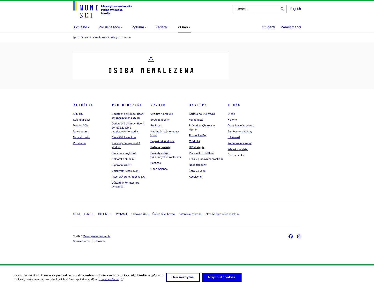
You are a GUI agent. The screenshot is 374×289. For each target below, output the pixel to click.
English (295, 9)
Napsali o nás (81, 137)
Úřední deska (236, 155)
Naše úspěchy (197, 164)
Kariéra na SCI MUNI (202, 113)
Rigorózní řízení (121, 164)
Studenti (268, 27)
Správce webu (82, 241)
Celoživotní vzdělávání (125, 170)
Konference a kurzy (239, 143)
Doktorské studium (123, 158)
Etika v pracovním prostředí (206, 158)
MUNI (76, 213)
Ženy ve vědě (197, 170)
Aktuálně (83, 105)
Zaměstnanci (291, 27)
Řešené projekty (160, 147)
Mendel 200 (80, 125)
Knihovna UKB (139, 213)
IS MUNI (89, 213)
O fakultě (194, 141)
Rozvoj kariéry (197, 135)
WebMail (121, 213)
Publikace (156, 125)
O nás (234, 105)
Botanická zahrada (190, 213)
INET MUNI (105, 213)
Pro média (79, 143)
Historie (232, 119)
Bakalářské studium (124, 137)
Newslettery (80, 131)
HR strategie (196, 147)
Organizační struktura (241, 125)
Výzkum (158, 105)
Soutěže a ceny (159, 119)
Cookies (100, 241)
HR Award (234, 137)
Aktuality (78, 113)
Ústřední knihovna (163, 213)
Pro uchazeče (127, 105)
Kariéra (198, 105)
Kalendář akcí (81, 119)
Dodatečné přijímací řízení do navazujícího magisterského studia (128, 127)
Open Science (159, 168)
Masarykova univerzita (96, 236)
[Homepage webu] (102, 9)
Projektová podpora (162, 141)
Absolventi (195, 176)
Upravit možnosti (109, 279)
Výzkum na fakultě (161, 113)
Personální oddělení (201, 153)
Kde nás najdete (238, 149)
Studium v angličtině (124, 153)
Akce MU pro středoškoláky (128, 176)
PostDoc (155, 162)
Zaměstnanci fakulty (240, 131)
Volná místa (196, 119)
